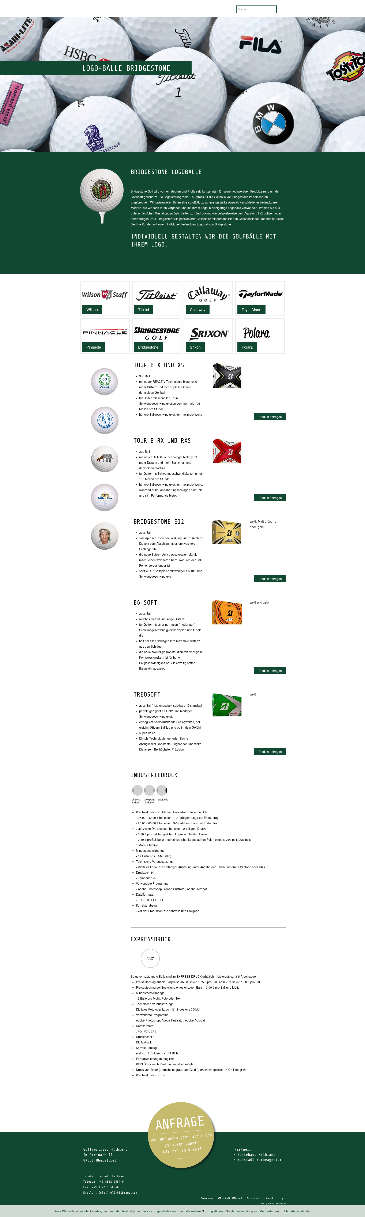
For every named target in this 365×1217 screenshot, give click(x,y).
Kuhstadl (281, 1203)
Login (283, 1198)
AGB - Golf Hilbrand (230, 1198)
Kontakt (270, 1198)
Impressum (206, 1198)
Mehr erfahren (269, 1211)
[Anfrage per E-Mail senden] (182, 1136)
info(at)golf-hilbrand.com (116, 1192)
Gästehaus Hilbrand (256, 1154)
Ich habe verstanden (297, 1211)
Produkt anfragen (270, 417)
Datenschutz (254, 1198)
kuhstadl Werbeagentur (259, 1160)
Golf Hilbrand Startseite (182, 8)
